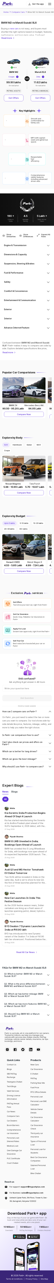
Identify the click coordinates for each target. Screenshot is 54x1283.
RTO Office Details (38, 1092)
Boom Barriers (13, 1125)
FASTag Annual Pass (13, 1105)
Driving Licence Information (13, 1097)
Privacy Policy (32, 1279)
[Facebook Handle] (15, 1049)
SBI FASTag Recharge (12, 1075)
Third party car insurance (37, 1135)
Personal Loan (37, 1097)
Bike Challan (36, 1173)
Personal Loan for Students (38, 1151)
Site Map (44, 1279)
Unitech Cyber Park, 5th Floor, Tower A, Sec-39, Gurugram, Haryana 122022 (28, 1199)
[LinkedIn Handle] (30, 1049)
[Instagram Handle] (7, 1049)
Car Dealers (12, 1121)
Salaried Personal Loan (38, 1167)
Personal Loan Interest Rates (13, 1139)
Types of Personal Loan (38, 1143)
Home (6, 12)
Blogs (9, 1069)
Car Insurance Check (37, 1127)
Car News (11, 1111)
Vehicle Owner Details (37, 1111)
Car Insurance (37, 1069)
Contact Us (11, 1065)
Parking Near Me (38, 1083)
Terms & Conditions (14, 1279)
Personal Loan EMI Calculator (39, 1103)
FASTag (34, 1078)
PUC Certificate (13, 1158)
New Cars (35, 1065)
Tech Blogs (11, 1086)
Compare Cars (18, 12)
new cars (14, 28)
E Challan (34, 1074)
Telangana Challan (14, 1082)
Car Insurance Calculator (37, 1119)
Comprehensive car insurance (14, 1131)
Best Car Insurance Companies (39, 1159)
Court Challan (12, 1163)
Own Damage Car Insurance (14, 1152)
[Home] (7, 4)
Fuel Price (35, 1087)
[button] (27, 818)
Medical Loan (12, 1146)
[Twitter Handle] (23, 1049)
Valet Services (13, 1091)
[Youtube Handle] (38, 1049)
